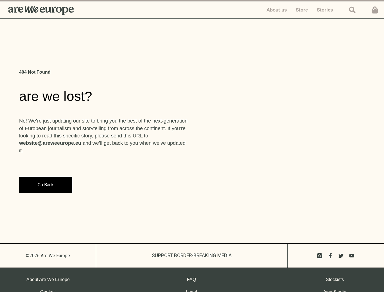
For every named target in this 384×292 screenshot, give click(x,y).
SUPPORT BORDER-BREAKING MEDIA (192, 255)
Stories (325, 10)
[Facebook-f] (330, 255)
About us (276, 10)
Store (302, 10)
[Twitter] (341, 255)
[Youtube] (351, 255)
